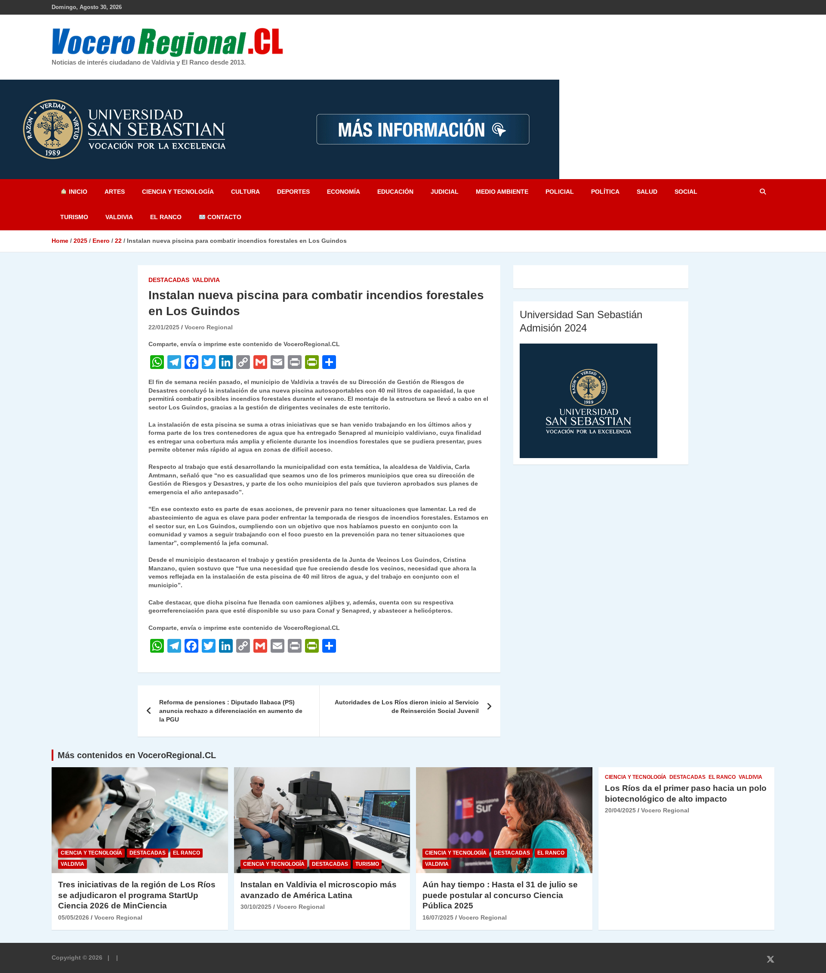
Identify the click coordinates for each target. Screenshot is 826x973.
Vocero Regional (209, 327)
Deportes (293, 191)
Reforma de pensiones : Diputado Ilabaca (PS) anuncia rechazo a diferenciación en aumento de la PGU (230, 710)
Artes (115, 191)
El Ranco (166, 217)
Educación (395, 191)
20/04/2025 (620, 810)
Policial (560, 191)
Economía (343, 191)
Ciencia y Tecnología (178, 191)
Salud (647, 191)
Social (686, 191)
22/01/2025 (163, 327)
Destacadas (168, 279)
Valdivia (119, 217)
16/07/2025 (437, 917)
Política (605, 191)
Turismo (74, 217)
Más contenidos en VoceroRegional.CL (137, 755)
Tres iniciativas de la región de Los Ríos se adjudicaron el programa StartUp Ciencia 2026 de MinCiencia (137, 895)
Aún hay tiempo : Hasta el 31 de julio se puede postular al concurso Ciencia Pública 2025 (500, 895)
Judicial (445, 191)
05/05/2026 (73, 917)
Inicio (77, 191)
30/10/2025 (255, 906)
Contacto (223, 217)
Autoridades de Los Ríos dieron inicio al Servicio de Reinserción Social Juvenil (407, 706)
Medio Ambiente (502, 191)
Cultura (245, 191)
